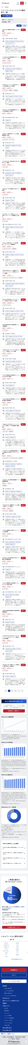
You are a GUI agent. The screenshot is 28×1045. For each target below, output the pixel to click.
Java (7, 96)
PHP (7, 336)
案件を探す (18, 4)
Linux (22, 227)
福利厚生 (5, 1003)
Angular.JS (12, 41)
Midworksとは (6, 998)
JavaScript (8, 68)
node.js (13, 68)
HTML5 (7, 254)
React (18, 41)
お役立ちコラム (6, 1005)
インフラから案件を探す (9, 990)
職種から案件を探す (8, 993)
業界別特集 (6, 1010)
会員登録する (14, 970)
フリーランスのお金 (8, 1022)
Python (7, 41)
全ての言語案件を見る (16, 959)
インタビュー (7, 1013)
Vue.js (22, 41)
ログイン (14, 975)
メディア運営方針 (11, 1038)
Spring (7, 227)
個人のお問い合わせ (7, 1027)
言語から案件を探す (8, 988)
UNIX (7, 229)
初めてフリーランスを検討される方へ (11, 1000)
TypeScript (8, 145)
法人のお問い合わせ (7, 1030)
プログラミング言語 (8, 1020)
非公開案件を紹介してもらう (14, 927)
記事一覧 (6, 1008)
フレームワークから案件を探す (10, 995)
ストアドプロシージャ (10, 43)
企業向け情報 (7, 1025)
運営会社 (18, 1038)
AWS (11, 71)
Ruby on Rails (15, 283)
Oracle (17, 227)
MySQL (7, 71)
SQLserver (17, 410)
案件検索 (5, 985)
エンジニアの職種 (7, 1015)
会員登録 (22, 4)
